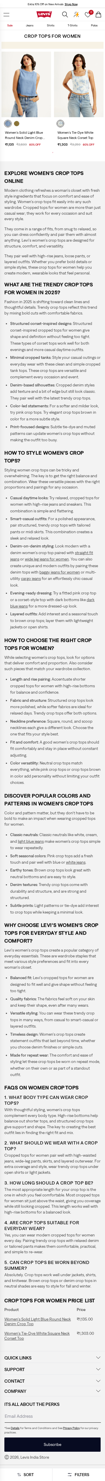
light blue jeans (31, 841)
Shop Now (71, 4)
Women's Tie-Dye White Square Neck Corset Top (37, 1336)
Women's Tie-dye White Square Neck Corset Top (75, 135)
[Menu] (6, 14)
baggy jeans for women (59, 572)
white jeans (75, 862)
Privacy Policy (71, 1428)
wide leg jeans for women (47, 559)
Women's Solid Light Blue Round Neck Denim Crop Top (24, 135)
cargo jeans (31, 578)
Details (15, 1428)
